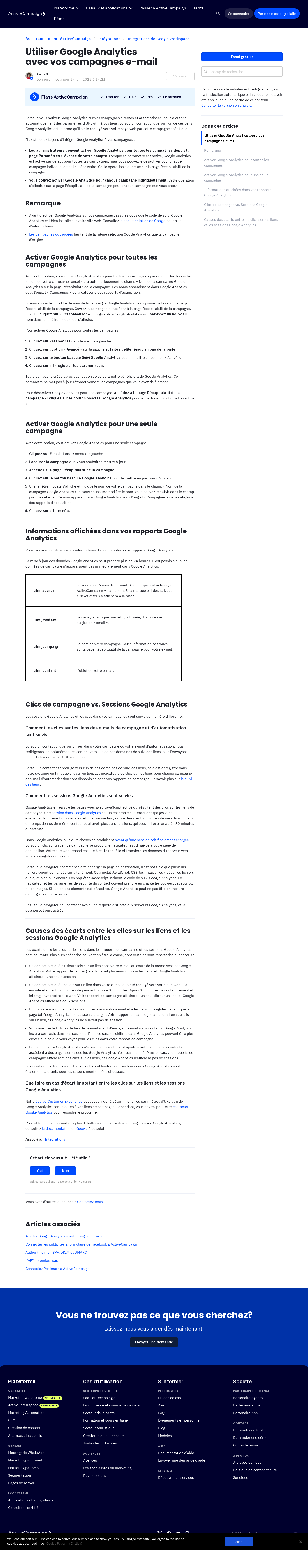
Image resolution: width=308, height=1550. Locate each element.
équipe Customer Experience (59, 1101)
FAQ (161, 1412)
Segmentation (19, 1475)
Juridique (240, 1477)
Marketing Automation (26, 1412)
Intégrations (109, 38)
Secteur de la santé (99, 1412)
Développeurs (94, 1475)
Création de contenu (24, 1427)
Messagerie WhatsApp (26, 1452)
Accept (239, 1541)
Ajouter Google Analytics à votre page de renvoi (64, 1236)
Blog (161, 1427)
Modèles (165, 1435)
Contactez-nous (90, 1201)
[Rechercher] (218, 13)
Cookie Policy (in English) (64, 1543)
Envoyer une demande (154, 1342)
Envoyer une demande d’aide (181, 1460)
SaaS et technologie (99, 1397)
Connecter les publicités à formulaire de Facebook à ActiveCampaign (81, 1244)
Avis (161, 1405)
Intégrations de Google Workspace (159, 38)
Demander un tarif (248, 1429)
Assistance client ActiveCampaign (58, 38)
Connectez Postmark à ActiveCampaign (57, 1268)
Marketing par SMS (23, 1467)
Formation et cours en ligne (105, 1420)
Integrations (55, 1139)
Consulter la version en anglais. (226, 105)
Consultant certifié (23, 1507)
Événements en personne (179, 1420)
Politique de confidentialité (255, 1469)
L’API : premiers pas (41, 1260)
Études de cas (169, 1397)
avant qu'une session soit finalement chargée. (152, 840)
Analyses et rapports (25, 1435)
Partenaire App (245, 1412)
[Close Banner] (300, 1542)
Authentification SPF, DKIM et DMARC (56, 1252)
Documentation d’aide (176, 1452)
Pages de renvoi (21, 1482)
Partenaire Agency (248, 1397)
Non (65, 1170)
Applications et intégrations (30, 1500)
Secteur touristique (99, 1427)
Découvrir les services (176, 1477)
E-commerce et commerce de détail (112, 1405)
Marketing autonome (25, 1397)
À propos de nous (247, 1462)
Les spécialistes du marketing (107, 1467)
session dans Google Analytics (76, 812)
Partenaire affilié (246, 1405)
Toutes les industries (100, 1443)
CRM (12, 1420)
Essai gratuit (242, 56)
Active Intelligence (23, 1404)
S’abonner (180, 76)
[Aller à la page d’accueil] (27, 14)
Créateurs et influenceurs (104, 1435)
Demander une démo (250, 1437)
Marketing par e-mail (25, 1460)
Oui (40, 1170)
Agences (90, 1460)
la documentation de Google (143, 220)
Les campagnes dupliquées (51, 234)
